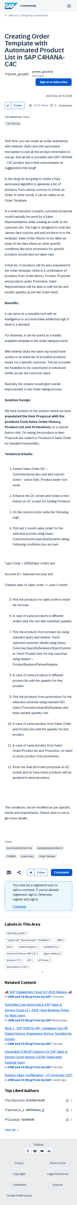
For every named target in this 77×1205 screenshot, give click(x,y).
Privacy (19, 1163)
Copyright (19, 1173)
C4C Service (13, 123)
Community (28, 5)
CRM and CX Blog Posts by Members (28, 15)
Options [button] (38, 89)
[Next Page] (41, 972)
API (29, 960)
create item (27, 856)
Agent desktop (51, 953)
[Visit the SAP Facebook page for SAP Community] (27, 1151)
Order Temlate (47, 856)
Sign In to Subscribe (54, 82)
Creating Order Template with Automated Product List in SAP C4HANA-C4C (35, 50)
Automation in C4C (17, 967)
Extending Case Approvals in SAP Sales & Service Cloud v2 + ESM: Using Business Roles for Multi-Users (37, 1010)
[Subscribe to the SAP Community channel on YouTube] (42, 1151)
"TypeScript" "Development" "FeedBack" (28, 940)
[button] (8, 105)
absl (9, 947)
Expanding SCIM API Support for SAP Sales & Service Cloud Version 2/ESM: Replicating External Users (36, 1057)
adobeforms (50, 947)
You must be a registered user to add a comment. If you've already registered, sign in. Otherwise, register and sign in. (36, 892)
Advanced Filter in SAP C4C (21, 953)
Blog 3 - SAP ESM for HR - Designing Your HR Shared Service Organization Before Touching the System (38, 1034)
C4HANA (11, 856)
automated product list (19, 848)
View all (10, 1130)
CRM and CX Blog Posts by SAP (29, 996)
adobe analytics (27, 947)
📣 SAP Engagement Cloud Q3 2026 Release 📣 (38, 992)
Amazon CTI (13, 960)
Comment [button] (61, 872)
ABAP (60, 940)
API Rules (43, 960)
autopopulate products (49, 848)
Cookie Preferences (19, 1195)
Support (58, 1184)
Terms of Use (58, 1163)
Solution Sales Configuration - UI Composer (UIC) (38, 1075)
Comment (19, 906)
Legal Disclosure (58, 1173)
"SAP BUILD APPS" (16, 933)
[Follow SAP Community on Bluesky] (35, 1151)
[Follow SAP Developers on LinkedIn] (49, 1151)
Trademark (19, 1184)
